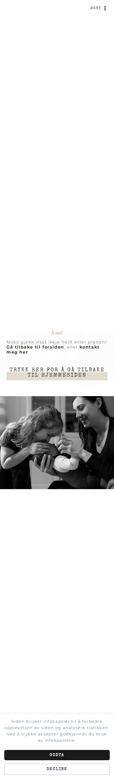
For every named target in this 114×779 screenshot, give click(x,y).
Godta (57, 755)
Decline (57, 769)
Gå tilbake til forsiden (35, 347)
